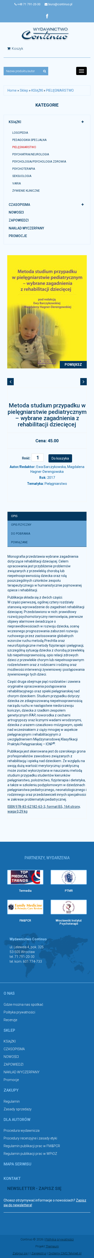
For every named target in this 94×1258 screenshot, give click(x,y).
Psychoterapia (23, 169)
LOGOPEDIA (20, 132)
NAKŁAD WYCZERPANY (26, 228)
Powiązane (19, 542)
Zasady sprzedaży (18, 1109)
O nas (9, 993)
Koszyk (17, 49)
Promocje (18, 236)
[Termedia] (25, 877)
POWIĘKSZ (73, 365)
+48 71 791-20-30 (28, 4)
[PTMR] (69, 877)
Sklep (24, 90)
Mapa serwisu (17, 1164)
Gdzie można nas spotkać (23, 1004)
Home (12, 90)
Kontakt (12, 1178)
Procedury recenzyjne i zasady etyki (30, 1138)
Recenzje (10, 1020)
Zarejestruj (38, 1253)
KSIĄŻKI (37, 90)
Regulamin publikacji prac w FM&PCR (32, 1146)
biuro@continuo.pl (59, 4)
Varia (16, 183)
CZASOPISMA (19, 205)
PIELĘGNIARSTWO (60, 90)
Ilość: (26, 458)
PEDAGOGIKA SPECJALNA (29, 140)
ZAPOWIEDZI (19, 220)
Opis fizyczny (21, 524)
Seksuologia (21, 176)
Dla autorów (17, 1119)
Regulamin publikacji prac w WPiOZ (30, 1154)
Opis (14, 516)
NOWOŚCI (16, 212)
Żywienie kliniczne (26, 190)
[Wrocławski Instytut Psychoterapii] (69, 907)
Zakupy (11, 1090)
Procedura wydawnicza (22, 1130)
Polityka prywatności (19, 1012)
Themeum (52, 1246)
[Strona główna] (45, 34)
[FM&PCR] (25, 907)
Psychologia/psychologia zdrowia (39, 161)
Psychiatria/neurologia (30, 154)
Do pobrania (20, 533)
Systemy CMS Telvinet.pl (64, 1253)
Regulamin (12, 1101)
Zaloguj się (20, 1253)
